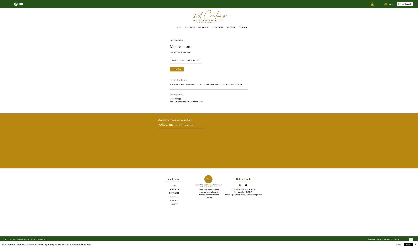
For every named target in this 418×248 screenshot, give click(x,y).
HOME (174, 186)
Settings (398, 244)
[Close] (415, 244)
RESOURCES (174, 189)
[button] (372, 4)
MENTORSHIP (174, 193)
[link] (177, 69)
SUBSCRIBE (174, 200)
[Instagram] (16, 4)
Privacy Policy (86, 244)
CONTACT (174, 204)
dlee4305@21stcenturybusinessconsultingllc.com (243, 195)
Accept (408, 244)
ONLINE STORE (174, 197)
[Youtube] (21, 4)
